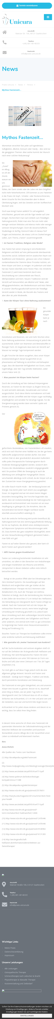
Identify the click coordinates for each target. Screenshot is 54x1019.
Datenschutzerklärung (14, 951)
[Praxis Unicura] (17, 19)
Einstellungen (27, 1016)
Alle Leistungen (11, 968)
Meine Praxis (10, 948)
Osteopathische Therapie (15, 972)
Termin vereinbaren (28, 5)
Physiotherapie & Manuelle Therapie (20, 979)
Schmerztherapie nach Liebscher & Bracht (22, 976)
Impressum (9, 955)
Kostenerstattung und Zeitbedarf (18, 983)
